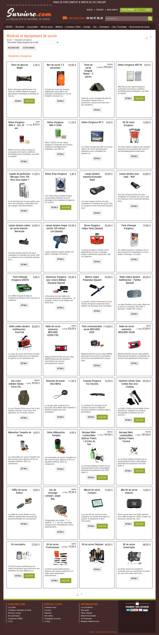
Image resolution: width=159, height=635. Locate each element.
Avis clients (48, 616)
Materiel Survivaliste (88, 616)
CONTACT (100, 10)
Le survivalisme (87, 607)
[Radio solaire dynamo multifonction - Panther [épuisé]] (134, 302)
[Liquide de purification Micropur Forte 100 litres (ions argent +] (24, 199)
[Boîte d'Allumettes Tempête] (60, 455)
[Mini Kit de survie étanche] (134, 512)
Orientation (104, 27)
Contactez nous (50, 607)
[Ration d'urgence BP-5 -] (97, 145)
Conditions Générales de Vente (19, 610)
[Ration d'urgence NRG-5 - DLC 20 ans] (24, 148)
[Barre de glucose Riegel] (24, 87)
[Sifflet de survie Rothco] (24, 512)
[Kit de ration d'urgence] (134, 145)
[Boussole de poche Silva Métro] (60, 403)
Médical (59, 27)
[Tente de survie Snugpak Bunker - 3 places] (97, 96)
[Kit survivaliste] (24, 564)
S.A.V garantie (86, 618)
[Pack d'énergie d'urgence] (134, 248)
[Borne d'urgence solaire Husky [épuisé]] (97, 248)
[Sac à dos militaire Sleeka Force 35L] (24, 406)
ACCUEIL (90, 10)
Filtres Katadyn (86, 613)
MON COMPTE (112, 10)
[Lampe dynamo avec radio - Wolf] (134, 192)
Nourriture (20, 27)
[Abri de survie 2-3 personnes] (60, 87)
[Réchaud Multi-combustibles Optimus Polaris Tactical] (134, 457)
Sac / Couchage (119, 27)
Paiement (47, 613)
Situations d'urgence (23, 40)
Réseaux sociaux (14, 613)
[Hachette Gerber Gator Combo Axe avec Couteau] (134, 406)
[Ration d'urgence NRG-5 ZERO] (60, 140)
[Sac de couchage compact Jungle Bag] (60, 518)
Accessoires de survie (139, 27)
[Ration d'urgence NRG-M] (134, 85)
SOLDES (9, 27)
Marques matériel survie (90, 621)
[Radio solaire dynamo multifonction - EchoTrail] (24, 352)
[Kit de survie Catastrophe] (134, 567)
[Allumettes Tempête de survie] (24, 455)
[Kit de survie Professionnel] (60, 567)
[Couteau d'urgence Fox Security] (97, 403)
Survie (9, 40)
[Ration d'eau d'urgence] (60, 194)
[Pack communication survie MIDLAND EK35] (97, 352)
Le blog (47, 621)
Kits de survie (47, 27)
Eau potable (32, 27)
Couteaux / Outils (73, 27)
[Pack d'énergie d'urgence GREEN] (24, 294)
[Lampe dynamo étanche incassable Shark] (97, 199)
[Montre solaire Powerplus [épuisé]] (97, 299)
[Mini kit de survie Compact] (97, 512)
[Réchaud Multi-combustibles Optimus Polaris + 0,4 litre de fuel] (97, 464)
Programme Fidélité (15, 618)
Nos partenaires (14, 616)
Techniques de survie (52, 618)
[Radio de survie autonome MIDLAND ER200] (134, 352)
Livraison (47, 610)
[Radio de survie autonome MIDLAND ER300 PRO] (60, 355)
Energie (87, 27)
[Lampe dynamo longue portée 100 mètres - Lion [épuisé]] (60, 250)
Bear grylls (85, 610)
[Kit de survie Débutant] (97, 564)
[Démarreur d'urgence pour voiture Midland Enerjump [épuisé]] (60, 294)
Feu (95, 27)
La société (12, 607)
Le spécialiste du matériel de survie (28, 19)
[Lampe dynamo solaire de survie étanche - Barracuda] (24, 251)
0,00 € (148, 10)
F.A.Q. (10, 621)
